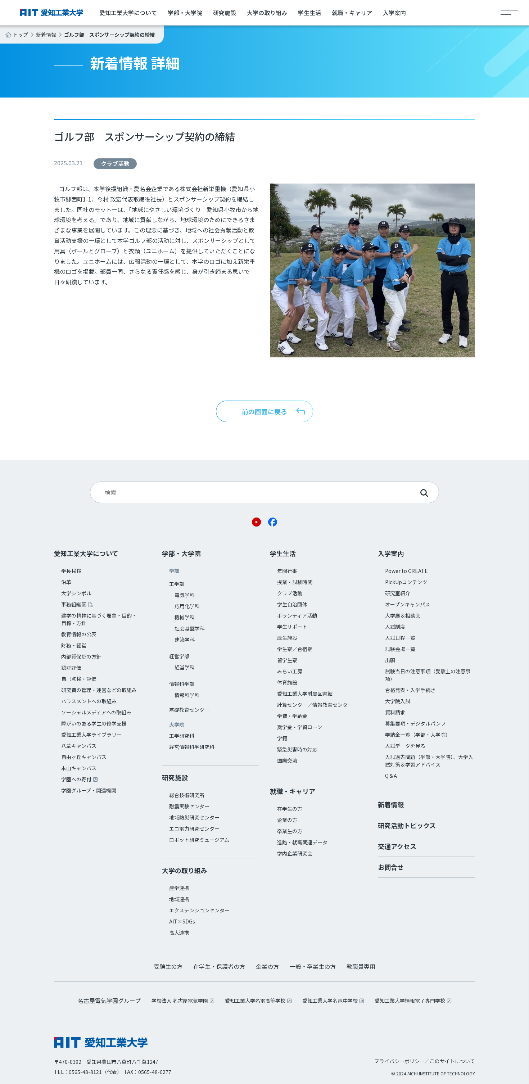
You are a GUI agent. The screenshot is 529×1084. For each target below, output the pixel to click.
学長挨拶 (71, 570)
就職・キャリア (352, 12)
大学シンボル (76, 593)
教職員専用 (361, 966)
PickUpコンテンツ (406, 582)
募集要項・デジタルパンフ (415, 723)
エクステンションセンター (199, 910)
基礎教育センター (189, 709)
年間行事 (287, 570)
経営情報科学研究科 (191, 746)
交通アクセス (397, 846)
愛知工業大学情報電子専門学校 (410, 1000)
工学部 (176, 583)
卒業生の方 (289, 831)
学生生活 (309, 12)
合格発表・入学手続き (410, 690)
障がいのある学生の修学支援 (94, 723)
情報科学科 (187, 695)
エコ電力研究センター (194, 828)
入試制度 (395, 626)
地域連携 (179, 899)
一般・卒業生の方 (313, 966)
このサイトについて (452, 1061)
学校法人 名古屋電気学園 (180, 1000)
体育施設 (287, 682)
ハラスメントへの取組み (89, 701)
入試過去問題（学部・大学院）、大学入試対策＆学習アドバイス (429, 760)
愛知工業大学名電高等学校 (255, 1000)
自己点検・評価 (78, 678)
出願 (390, 660)
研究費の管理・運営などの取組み (99, 690)
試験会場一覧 (400, 648)
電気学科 (185, 595)
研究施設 (224, 12)
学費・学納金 (292, 715)
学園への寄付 (76, 779)
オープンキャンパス (407, 604)
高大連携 (179, 932)
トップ (20, 34)
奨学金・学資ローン (299, 727)
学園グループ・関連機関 (88, 790)
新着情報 (46, 34)
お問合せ (391, 867)
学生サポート (292, 626)
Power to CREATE (406, 570)
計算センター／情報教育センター (315, 704)
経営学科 (185, 667)
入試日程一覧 (400, 637)
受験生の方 (168, 966)
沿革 (66, 582)
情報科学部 (181, 683)
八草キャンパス (78, 745)
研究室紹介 (397, 593)
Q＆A (391, 775)
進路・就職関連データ (302, 842)
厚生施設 (287, 637)
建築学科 (185, 639)
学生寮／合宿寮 (294, 648)
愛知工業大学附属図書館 (305, 693)
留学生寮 (287, 660)
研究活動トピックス (407, 825)
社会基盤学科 (190, 628)
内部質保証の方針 (81, 656)
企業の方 (287, 819)
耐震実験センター (189, 806)
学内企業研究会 (294, 853)
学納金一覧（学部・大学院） (418, 734)
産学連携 (179, 887)
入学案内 (394, 12)
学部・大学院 (185, 12)
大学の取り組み (267, 12)
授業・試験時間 (294, 582)
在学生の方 (289, 808)
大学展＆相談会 (402, 615)
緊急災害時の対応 (297, 749)
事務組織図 (73, 604)
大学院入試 (397, 701)
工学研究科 (181, 735)
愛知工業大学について (128, 12)
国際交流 (287, 760)
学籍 (282, 738)
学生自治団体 (292, 604)
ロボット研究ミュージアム (199, 839)
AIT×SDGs (182, 921)
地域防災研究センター (194, 817)
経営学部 (179, 656)
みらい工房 (289, 671)
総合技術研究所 (186, 795)
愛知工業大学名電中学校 (330, 1000)
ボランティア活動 (297, 615)
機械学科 (185, 617)
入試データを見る (405, 745)
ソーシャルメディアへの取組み (96, 712)
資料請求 (395, 712)
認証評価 (71, 667)
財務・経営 (73, 645)
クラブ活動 (289, 593)
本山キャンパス (78, 768)
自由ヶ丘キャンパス (84, 756)
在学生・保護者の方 (219, 966)
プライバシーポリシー (399, 1061)
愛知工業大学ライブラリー (91, 734)
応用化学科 (187, 606)
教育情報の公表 (78, 634)
